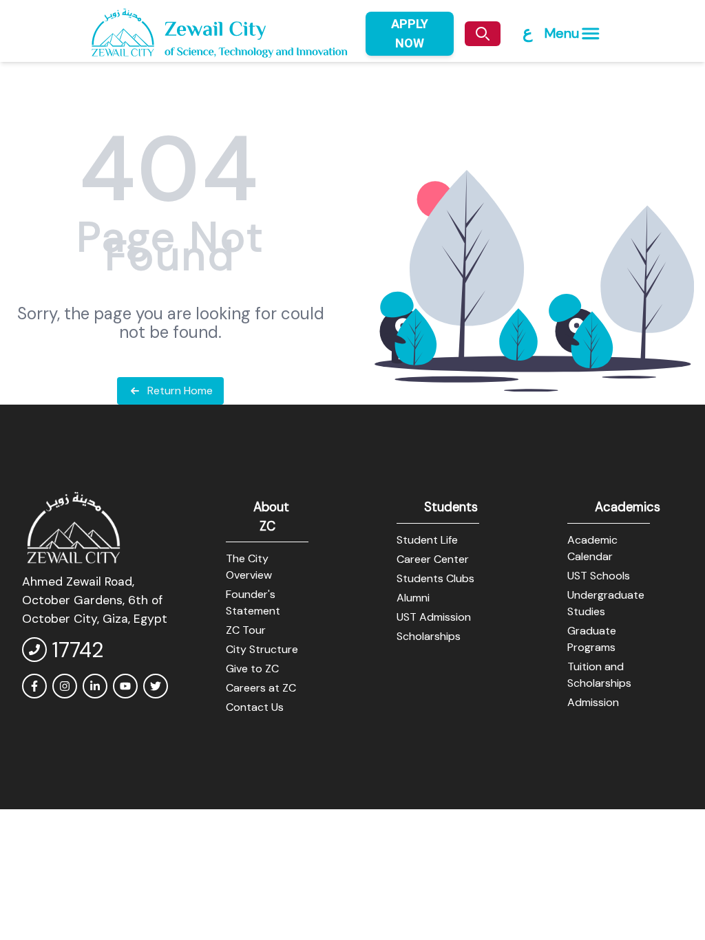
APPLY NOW (409, 33)
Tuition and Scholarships (599, 674)
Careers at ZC (261, 688)
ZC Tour (246, 630)
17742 (77, 650)
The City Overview (249, 566)
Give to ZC (252, 668)
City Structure (262, 649)
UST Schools (598, 575)
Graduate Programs (591, 638)
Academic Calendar (592, 548)
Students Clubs (435, 578)
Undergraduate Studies (605, 603)
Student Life (427, 540)
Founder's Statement (253, 602)
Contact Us (255, 707)
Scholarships (429, 636)
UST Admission (434, 617)
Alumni (413, 597)
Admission (593, 702)
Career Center (433, 559)
